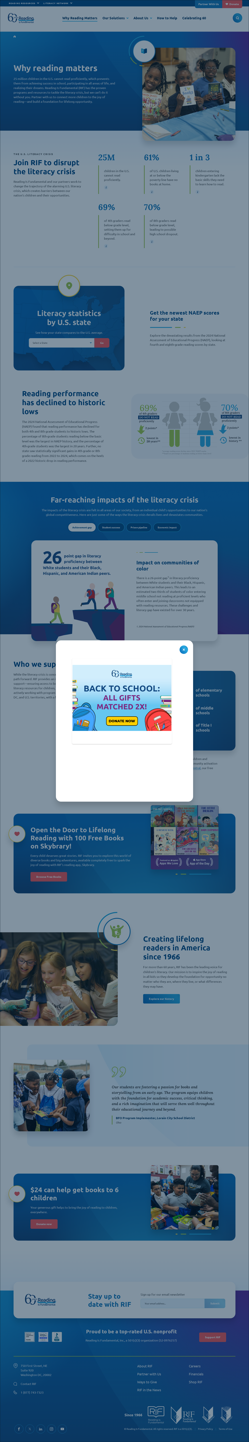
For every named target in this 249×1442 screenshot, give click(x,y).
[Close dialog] (184, 649)
